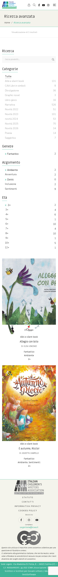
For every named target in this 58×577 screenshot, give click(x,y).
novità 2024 (11, 119)
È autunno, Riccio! (29, 448)
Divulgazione (12, 90)
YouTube (43, 5)
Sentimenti (11, 188)
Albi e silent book (29, 337)
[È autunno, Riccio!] (29, 403)
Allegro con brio (29, 341)
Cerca (53, 59)
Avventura (10, 174)
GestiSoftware (29, 574)
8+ (6, 233)
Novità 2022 (11, 109)
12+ (7, 247)
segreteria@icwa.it (29, 527)
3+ (6, 209)
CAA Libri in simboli (15, 85)
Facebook (39, 5)
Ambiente (12, 170)
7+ (6, 228)
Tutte (8, 76)
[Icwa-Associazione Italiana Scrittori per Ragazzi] (9, 5)
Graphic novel (12, 95)
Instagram (48, 5)
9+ (6, 238)
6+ (6, 223)
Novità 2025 (11, 123)
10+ (7, 242)
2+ (9, 205)
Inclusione (10, 184)
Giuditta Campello (30, 453)
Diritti (10, 179)
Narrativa (10, 104)
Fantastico (13, 154)
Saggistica (10, 138)
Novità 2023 (11, 114)
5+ (6, 219)
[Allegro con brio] (29, 296)
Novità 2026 (11, 128)
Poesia (8, 133)
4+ (6, 214)
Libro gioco (11, 100)
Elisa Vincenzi (30, 346)
